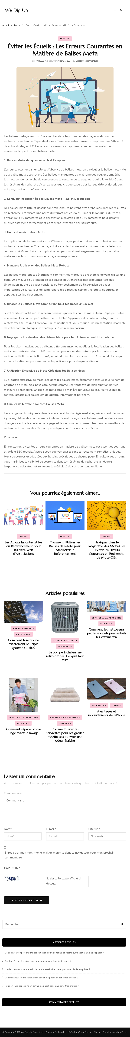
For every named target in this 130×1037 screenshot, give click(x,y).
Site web (94, 829)
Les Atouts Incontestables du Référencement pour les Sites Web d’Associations (23, 548)
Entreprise (23, 634)
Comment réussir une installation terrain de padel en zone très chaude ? (41, 977)
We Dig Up (16, 10)
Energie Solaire (23, 628)
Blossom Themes (93, 1032)
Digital (65, 38)
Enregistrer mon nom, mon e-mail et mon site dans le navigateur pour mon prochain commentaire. (59, 855)
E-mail (51, 829)
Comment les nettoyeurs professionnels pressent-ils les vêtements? (106, 633)
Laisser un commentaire (87, 61)
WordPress (121, 1032)
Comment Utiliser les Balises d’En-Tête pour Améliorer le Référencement (65, 548)
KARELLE (40, 61)
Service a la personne (106, 618)
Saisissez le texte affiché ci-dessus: (64, 881)
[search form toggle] (121, 10)
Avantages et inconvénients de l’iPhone (106, 713)
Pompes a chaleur (65, 641)
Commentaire (13, 793)
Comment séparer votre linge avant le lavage (23, 731)
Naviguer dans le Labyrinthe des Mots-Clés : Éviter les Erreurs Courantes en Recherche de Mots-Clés (106, 549)
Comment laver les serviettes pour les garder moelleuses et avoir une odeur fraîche (65, 735)
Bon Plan (106, 623)
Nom (8, 829)
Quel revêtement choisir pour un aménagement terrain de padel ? (38, 961)
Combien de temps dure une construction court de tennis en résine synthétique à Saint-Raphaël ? (54, 952)
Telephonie (99, 705)
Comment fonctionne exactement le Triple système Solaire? (23, 644)
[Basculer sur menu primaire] (116, 10)
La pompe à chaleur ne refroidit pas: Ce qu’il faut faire (65, 656)
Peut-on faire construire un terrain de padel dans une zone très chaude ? (42, 985)
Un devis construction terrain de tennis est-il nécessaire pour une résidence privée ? (47, 969)
